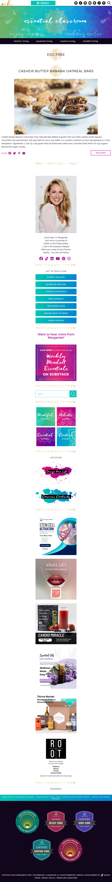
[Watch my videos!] (90, 3)
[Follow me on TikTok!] (80, 3)
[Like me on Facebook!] (76, 3)
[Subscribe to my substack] (103, 3)
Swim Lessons (56, 320)
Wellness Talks (56, 306)
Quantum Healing (56, 284)
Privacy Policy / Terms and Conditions (59, 878)
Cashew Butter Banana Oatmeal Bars (56, 71)
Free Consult (56, 299)
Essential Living (44, 41)
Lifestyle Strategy (56, 291)
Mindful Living (90, 41)
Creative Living (67, 41)
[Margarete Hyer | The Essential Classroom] (7, 4)
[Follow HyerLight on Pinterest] (94, 3)
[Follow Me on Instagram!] (99, 3)
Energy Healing (56, 277)
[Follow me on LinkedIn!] (85, 3)
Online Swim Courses (56, 313)
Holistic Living (21, 41)
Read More (101, 153)
